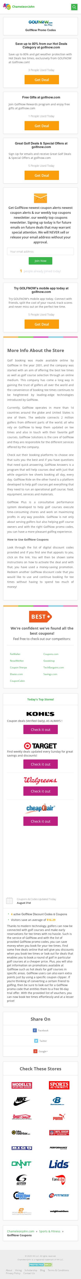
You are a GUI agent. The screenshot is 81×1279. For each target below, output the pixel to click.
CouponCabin (17, 681)
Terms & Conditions (58, 1270)
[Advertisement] (40, 859)
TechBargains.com (53, 667)
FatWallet (15, 654)
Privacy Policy (13, 1273)
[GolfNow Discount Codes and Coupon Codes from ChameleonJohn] (19, 6)
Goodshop (49, 660)
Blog (42, 1270)
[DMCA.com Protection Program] (41, 1264)
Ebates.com (16, 674)
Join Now (40, 261)
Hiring (18, 1270)
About (9, 1270)
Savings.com (50, 674)
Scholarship (31, 1270)
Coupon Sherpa (18, 667)
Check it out (40, 729)
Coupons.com (50, 654)
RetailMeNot (17, 660)
